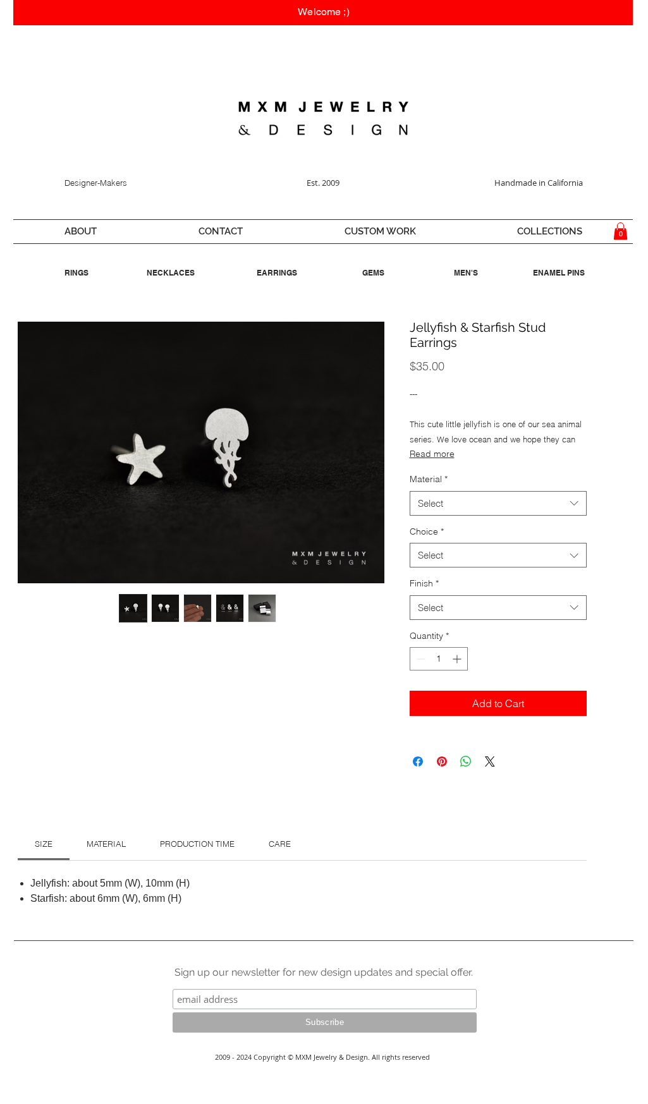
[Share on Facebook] (417, 761)
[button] (80, 231)
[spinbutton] (438, 659)
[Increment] (458, 659)
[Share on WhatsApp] (466, 761)
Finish (424, 583)
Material (429, 479)
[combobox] (498, 503)
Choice (427, 531)
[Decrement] (419, 659)
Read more (432, 453)
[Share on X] (490, 761)
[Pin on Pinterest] (441, 761)
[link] (43, 844)
